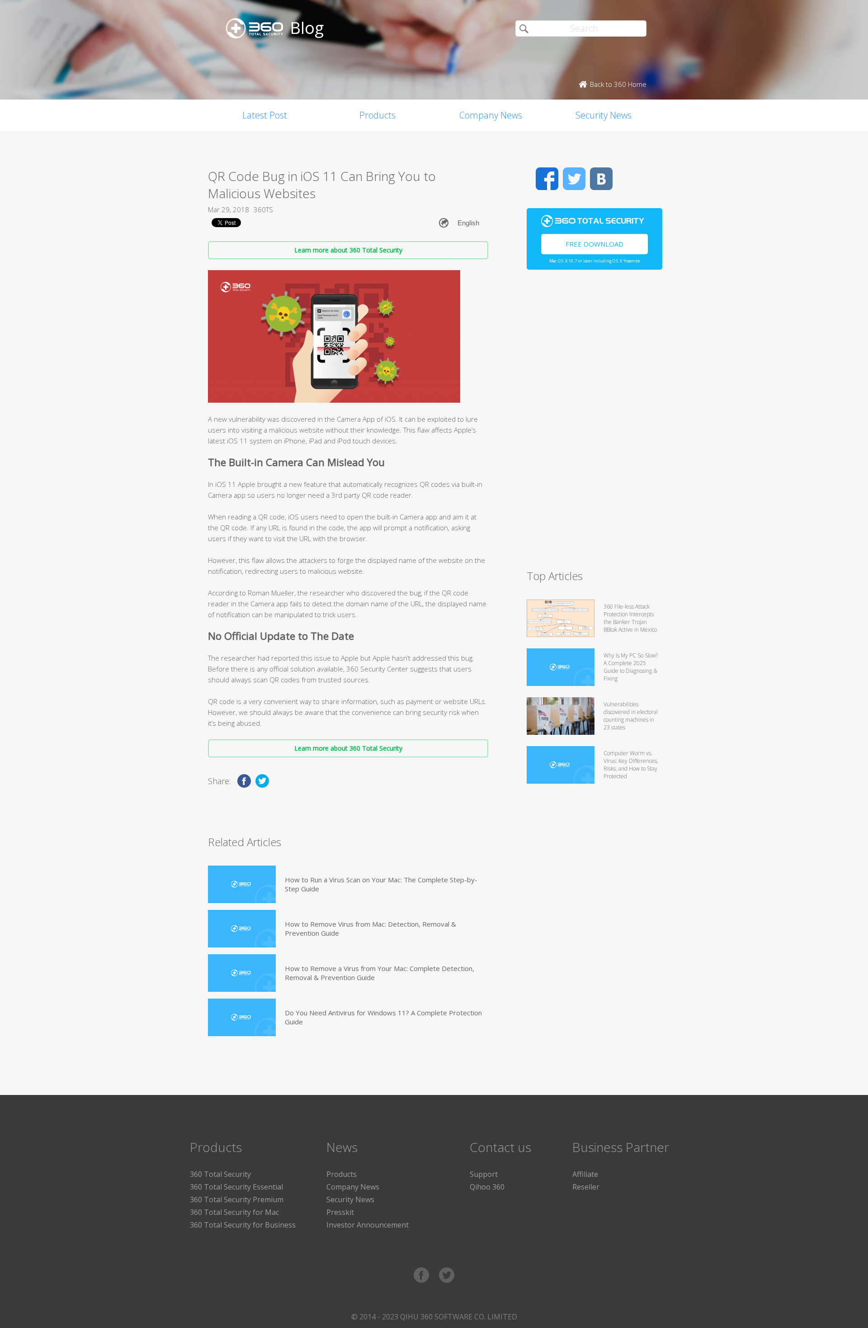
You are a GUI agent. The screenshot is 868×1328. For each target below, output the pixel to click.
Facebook (547, 178)
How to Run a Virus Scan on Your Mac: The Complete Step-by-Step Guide (381, 884)
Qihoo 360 (487, 1187)
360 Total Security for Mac (234, 1212)
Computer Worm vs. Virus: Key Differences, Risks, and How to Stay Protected (631, 764)
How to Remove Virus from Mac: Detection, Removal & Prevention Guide (370, 928)
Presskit (340, 1212)
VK (601, 178)
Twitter (574, 178)
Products (377, 115)
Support (484, 1174)
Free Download (594, 243)
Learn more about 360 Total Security (348, 250)
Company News (490, 115)
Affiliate (585, 1174)
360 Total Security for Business (243, 1225)
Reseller (585, 1187)
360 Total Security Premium (236, 1199)
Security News (604, 115)
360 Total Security (220, 1174)
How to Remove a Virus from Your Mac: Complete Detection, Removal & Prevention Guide (379, 973)
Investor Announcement (367, 1225)
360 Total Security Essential (236, 1187)
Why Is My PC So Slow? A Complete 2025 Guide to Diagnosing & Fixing (631, 667)
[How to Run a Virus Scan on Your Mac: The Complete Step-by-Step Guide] (242, 884)
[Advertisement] (594, 423)
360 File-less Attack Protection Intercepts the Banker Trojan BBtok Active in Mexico (630, 618)
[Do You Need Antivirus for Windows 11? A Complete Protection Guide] (242, 1017)
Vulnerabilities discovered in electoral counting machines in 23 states (631, 715)
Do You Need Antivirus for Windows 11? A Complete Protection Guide (383, 1017)
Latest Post (264, 115)
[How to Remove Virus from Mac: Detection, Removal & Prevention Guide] (242, 928)
